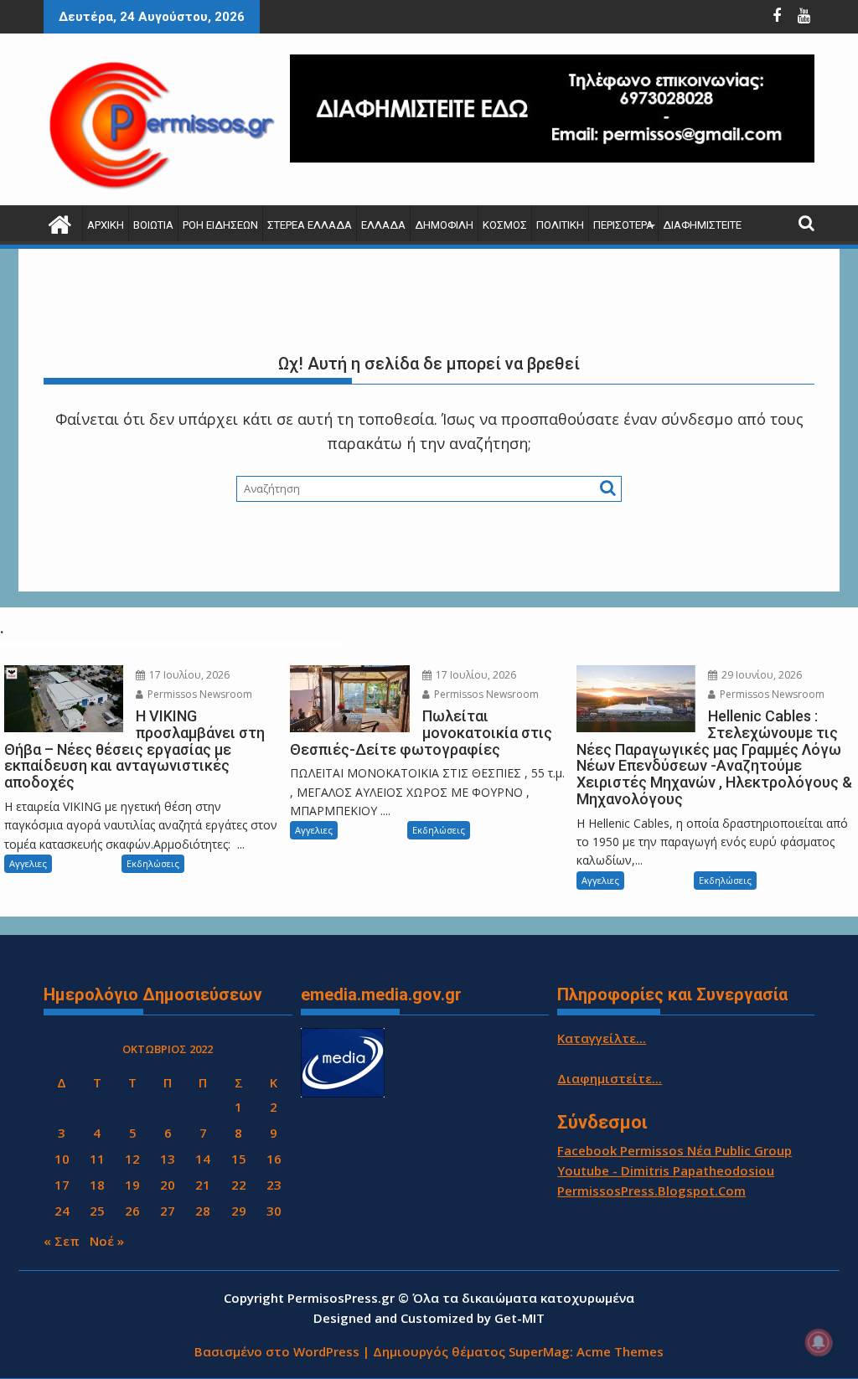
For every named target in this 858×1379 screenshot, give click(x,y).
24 (62, 1210)
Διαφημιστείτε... (609, 1078)
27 (167, 1210)
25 (97, 1210)
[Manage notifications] (818, 1342)
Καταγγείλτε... (601, 1038)
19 (132, 1184)
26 (132, 1210)
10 (62, 1158)
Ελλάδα (383, 225)
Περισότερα (623, 225)
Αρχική (105, 225)
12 (132, 1158)
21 (202, 1184)
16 (274, 1158)
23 (274, 1184)
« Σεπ (62, 1240)
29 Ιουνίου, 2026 (760, 675)
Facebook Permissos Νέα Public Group (674, 1150)
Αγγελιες (28, 863)
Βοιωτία (153, 225)
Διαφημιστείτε (702, 225)
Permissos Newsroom (198, 694)
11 (97, 1158)
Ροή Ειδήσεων (220, 225)
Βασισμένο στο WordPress (276, 1351)
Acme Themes (620, 1351)
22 (238, 1184)
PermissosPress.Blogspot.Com (651, 1190)
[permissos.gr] (60, 222)
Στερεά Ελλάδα (309, 225)
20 (167, 1184)
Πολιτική (560, 225)
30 (274, 1210)
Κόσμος (505, 225)
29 (238, 1210)
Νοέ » (107, 1240)
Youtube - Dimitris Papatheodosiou (665, 1170)
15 (238, 1158)
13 (167, 1158)
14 (202, 1158)
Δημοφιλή (444, 225)
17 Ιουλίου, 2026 (188, 675)
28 (202, 1210)
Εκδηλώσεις (153, 863)
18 (97, 1184)
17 (62, 1184)
